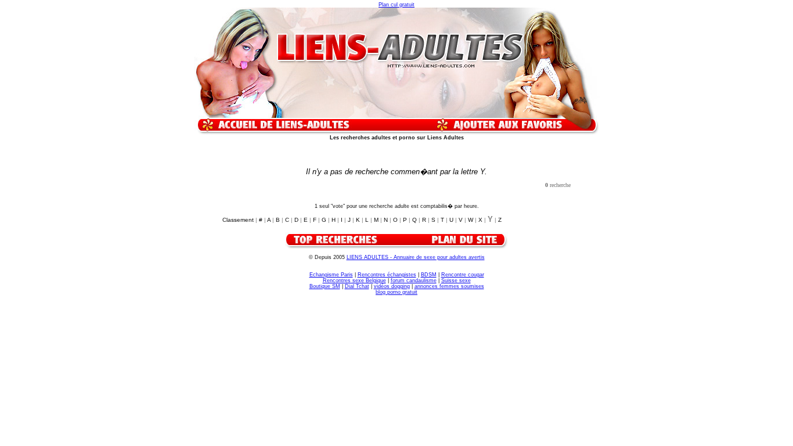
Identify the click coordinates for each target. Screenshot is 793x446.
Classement (238, 220)
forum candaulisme (414, 280)
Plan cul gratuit (396, 5)
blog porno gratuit (396, 292)
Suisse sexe (456, 280)
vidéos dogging (392, 286)
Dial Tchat (357, 286)
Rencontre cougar (462, 275)
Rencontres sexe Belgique (354, 280)
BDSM (429, 275)
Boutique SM (324, 286)
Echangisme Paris (331, 275)
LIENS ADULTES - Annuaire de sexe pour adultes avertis (416, 257)
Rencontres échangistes (387, 275)
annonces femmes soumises (449, 286)
